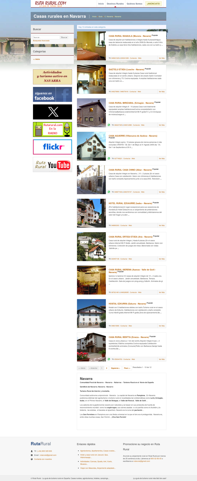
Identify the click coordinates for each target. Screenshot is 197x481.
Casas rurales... (109, 450)
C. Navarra (109, 16)
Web (139, 58)
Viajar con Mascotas (88, 468)
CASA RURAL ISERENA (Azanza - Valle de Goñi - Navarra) (132, 271)
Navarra (118, 16)
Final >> (127, 368)
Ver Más (162, 58)
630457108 (115, 259)
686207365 (118, 125)
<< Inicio (36, 59)
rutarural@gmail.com (48, 455)
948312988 (128, 125)
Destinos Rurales (115, 3)
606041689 (125, 58)
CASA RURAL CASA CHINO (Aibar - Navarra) (130, 169)
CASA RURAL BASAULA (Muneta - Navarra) (130, 35)
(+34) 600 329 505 (44, 451)
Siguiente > (115, 368)
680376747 (128, 192)
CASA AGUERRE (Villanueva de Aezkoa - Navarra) (133, 135)
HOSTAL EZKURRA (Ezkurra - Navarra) (127, 303)
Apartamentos (97, 450)
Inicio (101, 3)
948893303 (115, 225)
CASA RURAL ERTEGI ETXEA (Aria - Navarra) (131, 236)
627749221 (118, 158)
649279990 (115, 91)
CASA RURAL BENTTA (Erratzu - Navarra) (129, 337)
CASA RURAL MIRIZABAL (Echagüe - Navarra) (131, 102)
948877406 (118, 192)
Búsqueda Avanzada (41, 40)
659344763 (118, 359)
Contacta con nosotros (43, 459)
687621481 (115, 292)
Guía (100, 16)
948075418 (124, 91)
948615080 (115, 326)
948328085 (125, 292)
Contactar (133, 58)
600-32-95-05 (156, 458)
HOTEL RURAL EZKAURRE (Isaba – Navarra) (130, 203)
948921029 (115, 58)
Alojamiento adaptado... (106, 468)
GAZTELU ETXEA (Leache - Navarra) (126, 69)
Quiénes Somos (134, 3)
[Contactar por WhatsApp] (108, 125)
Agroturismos (85, 450)
